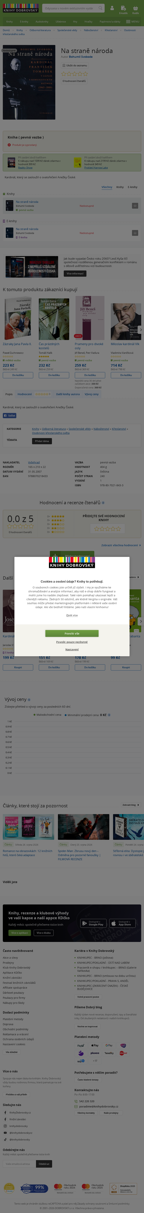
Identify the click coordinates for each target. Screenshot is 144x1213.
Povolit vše (72, 633)
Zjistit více (72, 615)
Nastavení (72, 649)
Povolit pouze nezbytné (72, 642)
